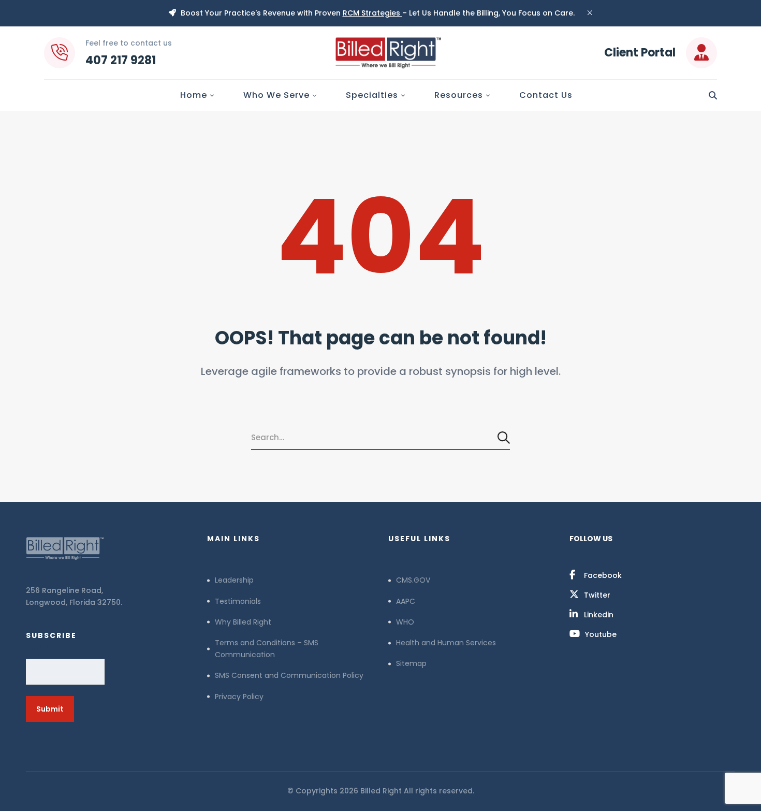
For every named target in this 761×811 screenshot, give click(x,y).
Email (38, 648)
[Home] (109, 548)
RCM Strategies (372, 13)
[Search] (505, 437)
